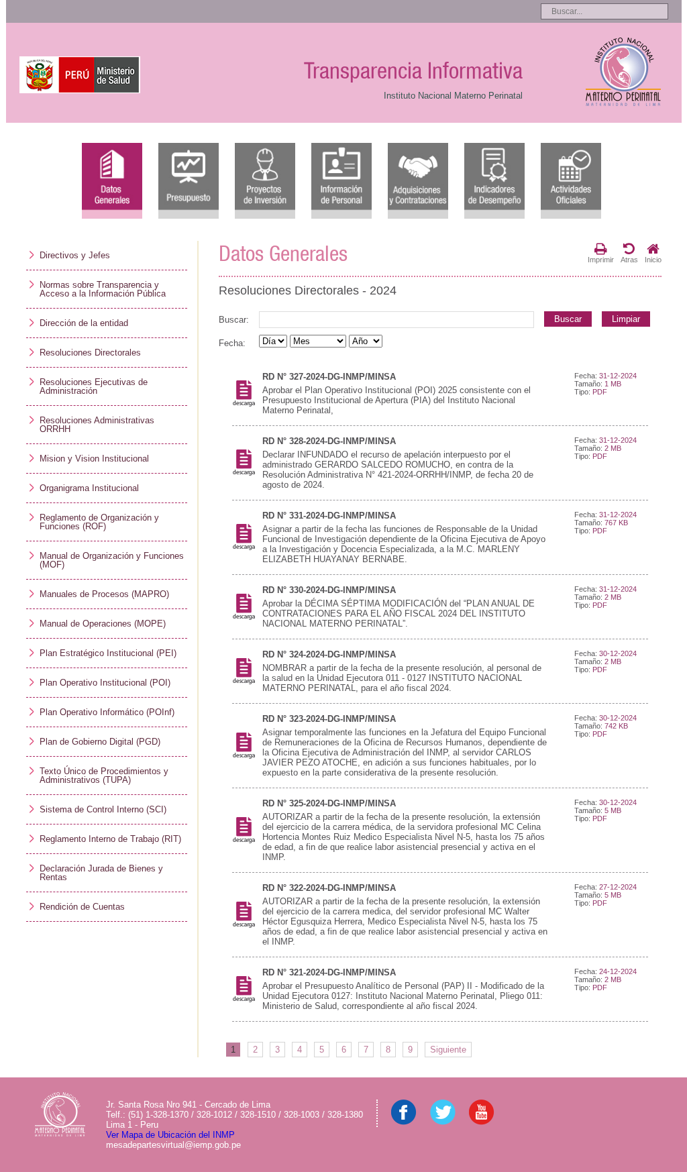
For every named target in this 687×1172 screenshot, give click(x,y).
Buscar (568, 319)
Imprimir (601, 260)
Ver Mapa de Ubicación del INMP (170, 1135)
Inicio (653, 260)
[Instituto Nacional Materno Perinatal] (623, 72)
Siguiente (448, 1050)
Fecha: (232, 343)
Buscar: (234, 320)
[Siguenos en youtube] (481, 1122)
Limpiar (626, 319)
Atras (629, 260)
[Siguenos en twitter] (443, 1122)
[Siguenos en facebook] (404, 1122)
